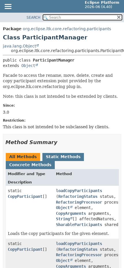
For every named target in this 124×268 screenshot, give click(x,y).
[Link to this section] (61, 142)
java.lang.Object (19, 46)
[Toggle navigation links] (8, 7)
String (63, 219)
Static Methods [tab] (63, 156)
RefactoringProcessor (79, 202)
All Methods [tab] (23, 156)
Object (28, 65)
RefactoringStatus (77, 196)
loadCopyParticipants (79, 190)
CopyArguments (71, 213)
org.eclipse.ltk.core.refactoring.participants (67, 28)
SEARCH (33, 18)
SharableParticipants (79, 224)
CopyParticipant (25, 196)
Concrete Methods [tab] (30, 164)
